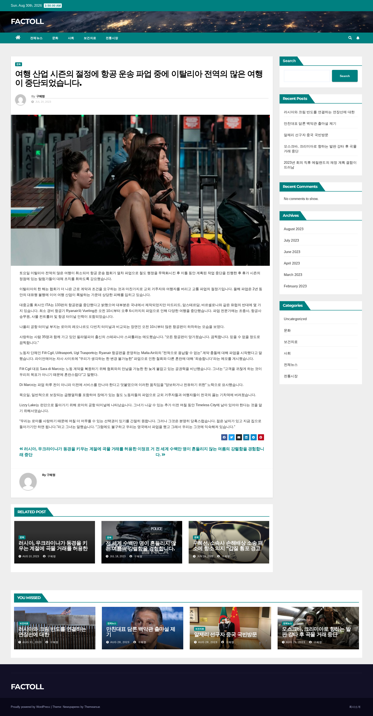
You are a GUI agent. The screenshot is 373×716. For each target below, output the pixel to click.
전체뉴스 (36, 38)
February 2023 (295, 286)
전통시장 (112, 38)
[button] (350, 38)
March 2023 (293, 275)
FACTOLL (27, 21)
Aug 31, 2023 (32, 642)
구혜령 (40, 96)
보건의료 (90, 38)
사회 (71, 38)
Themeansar (92, 706)
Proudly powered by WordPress (31, 706)
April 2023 (292, 263)
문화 (55, 38)
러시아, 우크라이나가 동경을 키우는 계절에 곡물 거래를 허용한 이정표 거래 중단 (53, 548)
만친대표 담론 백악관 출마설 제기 (310, 123)
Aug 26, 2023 (295, 642)
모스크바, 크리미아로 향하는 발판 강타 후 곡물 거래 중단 (316, 631)
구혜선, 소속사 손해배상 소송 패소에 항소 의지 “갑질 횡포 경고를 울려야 (228, 548)
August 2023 (294, 229)
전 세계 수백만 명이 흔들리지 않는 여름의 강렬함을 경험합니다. (141, 546)
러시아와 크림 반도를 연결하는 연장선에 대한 (319, 112)
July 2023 (291, 240)
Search (289, 61)
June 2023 (292, 252)
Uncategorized (295, 319)
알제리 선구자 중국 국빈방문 (306, 135)
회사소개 (354, 706)
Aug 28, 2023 (120, 642)
